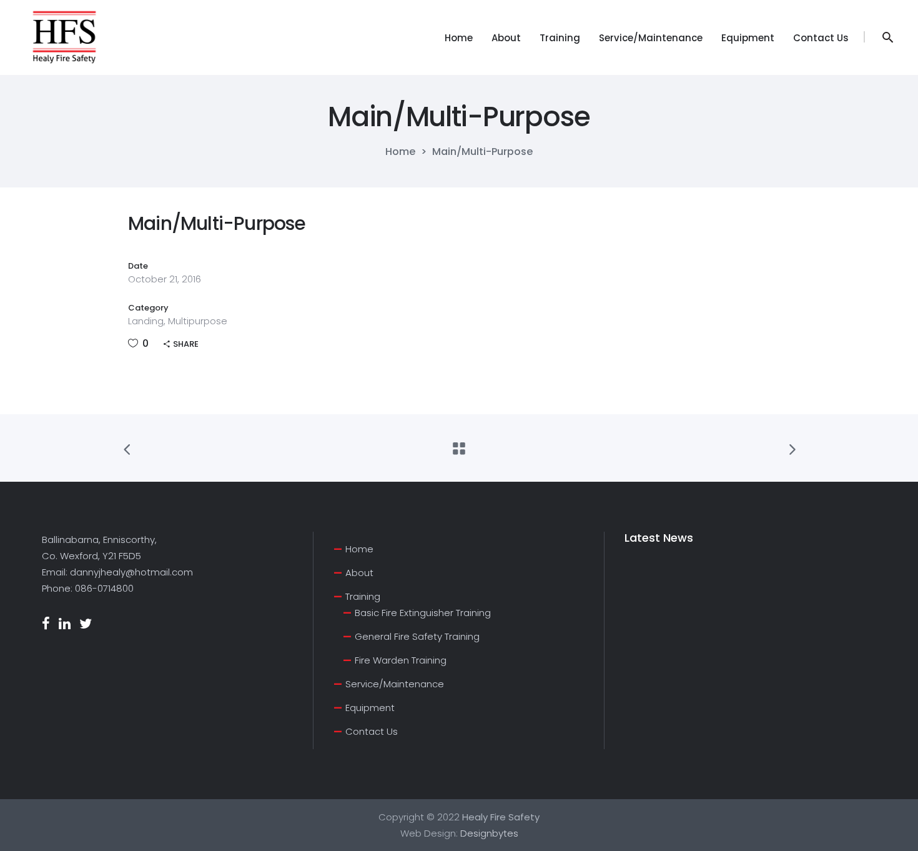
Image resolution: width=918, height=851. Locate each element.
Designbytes (489, 833)
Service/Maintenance (394, 683)
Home (400, 152)
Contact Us (371, 731)
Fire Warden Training (401, 660)
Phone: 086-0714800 (88, 588)
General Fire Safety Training (417, 636)
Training (362, 596)
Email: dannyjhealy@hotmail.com (117, 572)
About (359, 572)
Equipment (370, 707)
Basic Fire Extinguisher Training (423, 612)
